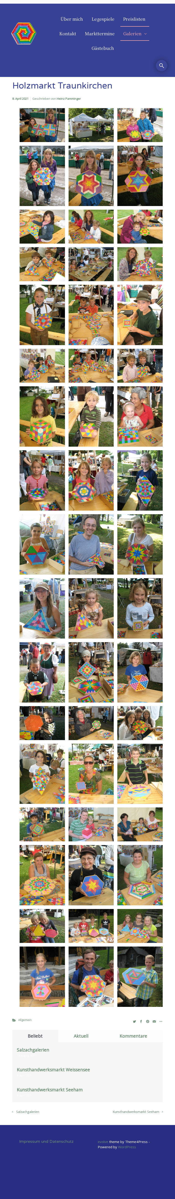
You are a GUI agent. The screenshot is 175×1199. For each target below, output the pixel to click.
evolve (103, 1141)
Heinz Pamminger (69, 99)
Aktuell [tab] (81, 1036)
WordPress (127, 1147)
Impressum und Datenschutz (46, 1141)
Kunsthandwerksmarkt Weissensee (53, 1070)
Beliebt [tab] (35, 1036)
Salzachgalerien (33, 1050)
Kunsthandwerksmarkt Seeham (50, 1090)
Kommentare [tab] (133, 1036)
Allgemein (25, 1020)
